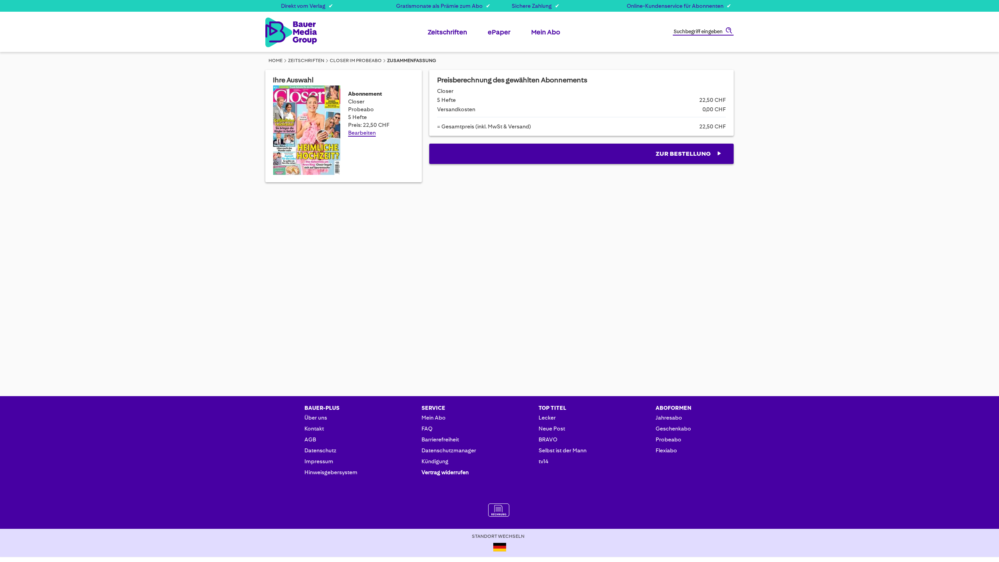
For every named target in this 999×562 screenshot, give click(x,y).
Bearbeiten (362, 133)
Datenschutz (320, 450)
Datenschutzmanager (448, 450)
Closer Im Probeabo (356, 60)
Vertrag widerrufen (445, 472)
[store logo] (278, 32)
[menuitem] (447, 35)
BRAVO (548, 439)
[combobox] (703, 32)
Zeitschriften (306, 60)
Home (275, 60)
